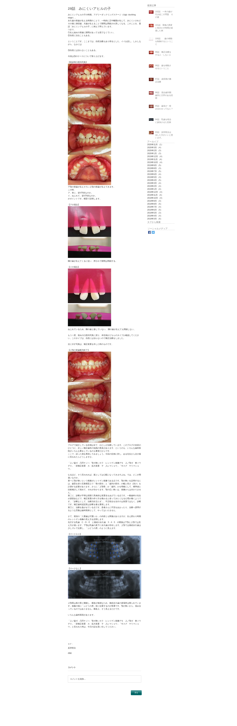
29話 (70, 653)
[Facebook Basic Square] (149, 232)
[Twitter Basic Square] (153, 232)
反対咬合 (72, 648)
